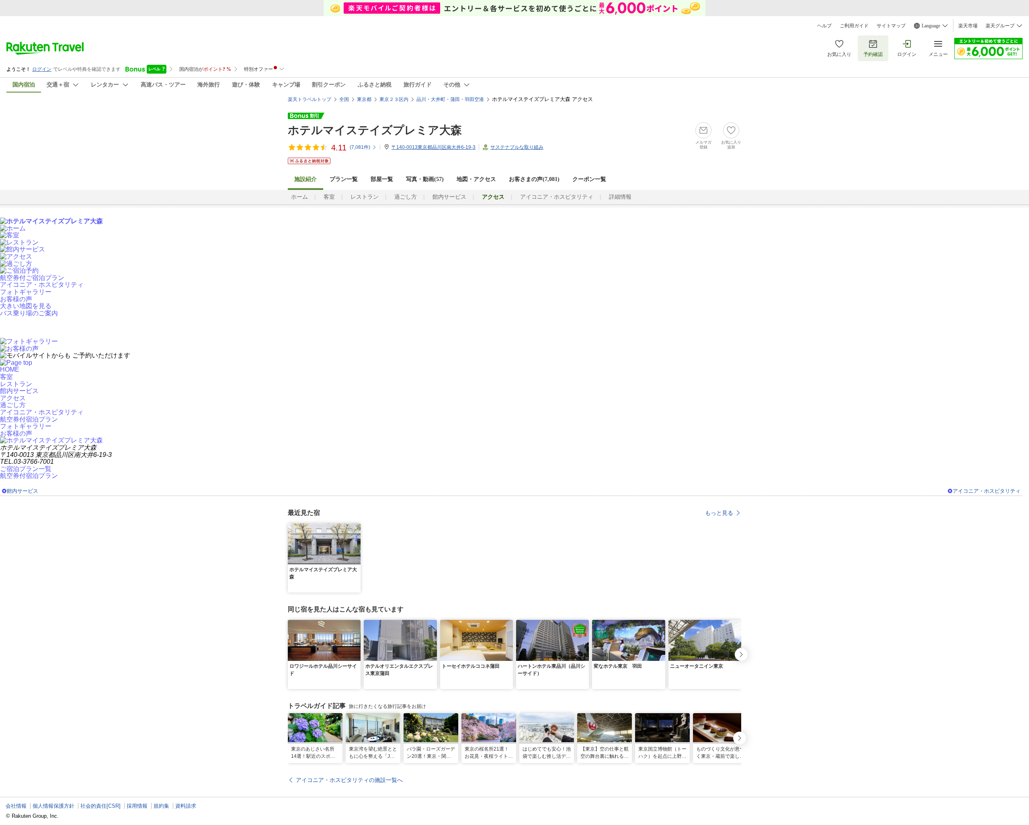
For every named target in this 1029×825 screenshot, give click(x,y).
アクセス (13, 398)
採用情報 (137, 806)
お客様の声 (16, 299)
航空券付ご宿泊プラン (32, 277)
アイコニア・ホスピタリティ (556, 197)
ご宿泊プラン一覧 (25, 468)
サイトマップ (891, 26)
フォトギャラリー (25, 291)
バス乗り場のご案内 (29, 313)
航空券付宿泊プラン (29, 419)
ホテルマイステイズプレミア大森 (375, 130)
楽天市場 (968, 26)
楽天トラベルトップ (309, 99)
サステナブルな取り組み (516, 147)
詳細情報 (620, 197)
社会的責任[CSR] (100, 806)
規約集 (161, 806)
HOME (9, 369)
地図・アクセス (476, 179)
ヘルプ (824, 26)
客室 (329, 197)
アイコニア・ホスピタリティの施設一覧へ (349, 780)
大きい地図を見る (25, 305)
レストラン (365, 197)
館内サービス (449, 197)
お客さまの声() (534, 179)
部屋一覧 (382, 179)
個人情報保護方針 (53, 806)
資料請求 (185, 806)
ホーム (299, 197)
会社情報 (16, 806)
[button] (356, 528)
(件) (360, 147)
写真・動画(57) (425, 179)
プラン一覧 (344, 179)
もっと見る (719, 513)
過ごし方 (405, 197)
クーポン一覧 (589, 179)
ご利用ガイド (854, 26)
